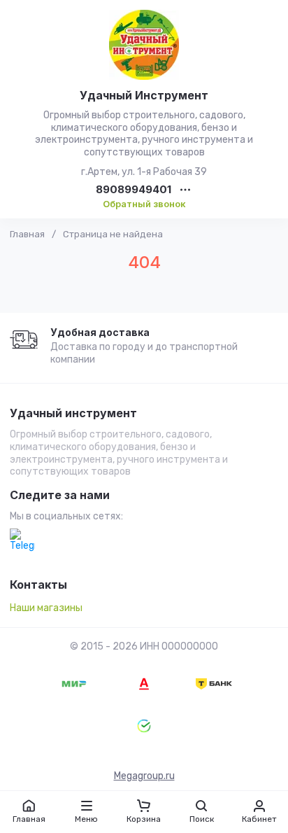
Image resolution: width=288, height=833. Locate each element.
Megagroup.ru (144, 776)
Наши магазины (46, 608)
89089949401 (133, 190)
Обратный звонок (144, 204)
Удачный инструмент (73, 413)
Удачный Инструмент (144, 95)
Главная (27, 234)
